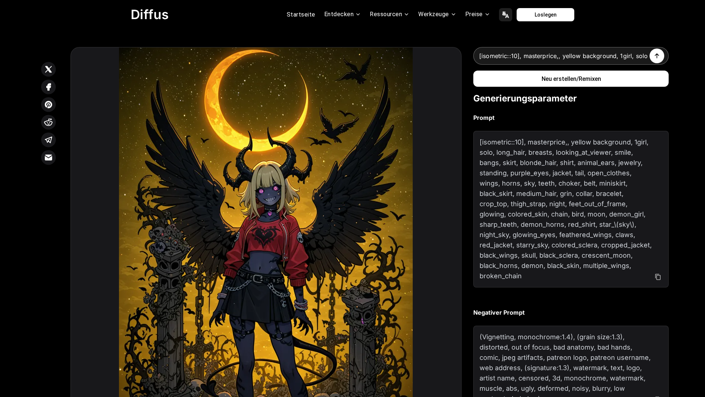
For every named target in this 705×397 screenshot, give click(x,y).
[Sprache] (505, 14)
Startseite (301, 14)
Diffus (150, 14)
